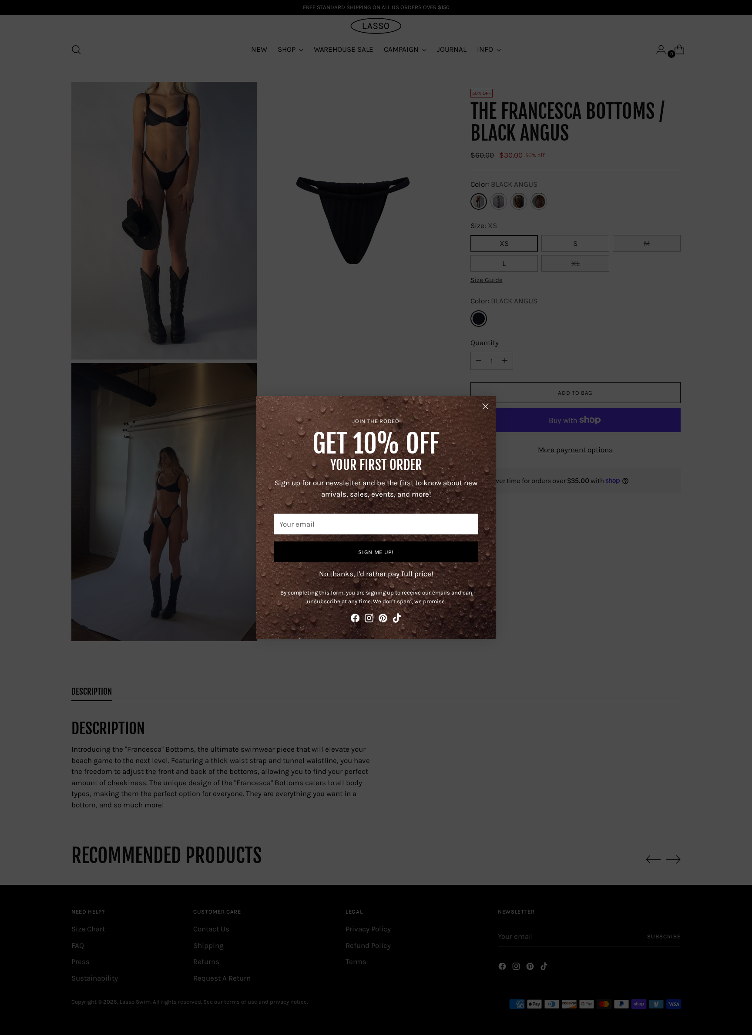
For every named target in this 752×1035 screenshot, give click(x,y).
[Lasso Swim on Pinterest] (383, 620)
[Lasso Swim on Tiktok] (397, 620)
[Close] (485, 406)
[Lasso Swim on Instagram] (369, 620)
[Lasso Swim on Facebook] (355, 620)
